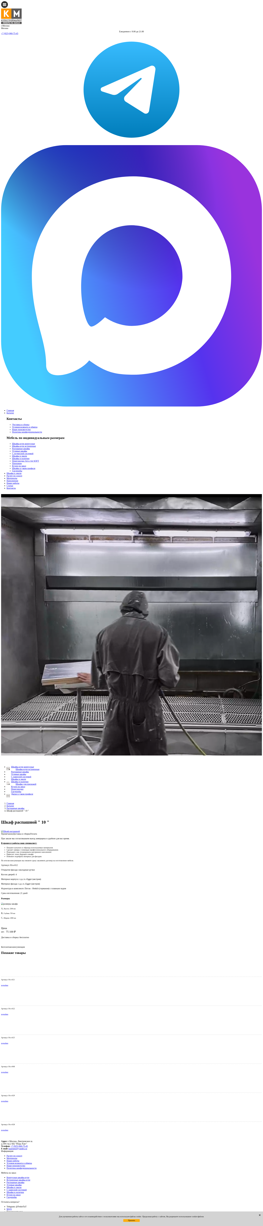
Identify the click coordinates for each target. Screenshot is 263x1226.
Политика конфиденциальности (27, 432)
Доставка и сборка (20, 424)
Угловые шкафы (19, 451)
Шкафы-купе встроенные (24, 446)
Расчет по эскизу (14, 476)
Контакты (11, 488)
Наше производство (21, 429)
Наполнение (12, 481)
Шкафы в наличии (20, 458)
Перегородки (17, 789)
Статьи (10, 485)
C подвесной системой (22, 453)
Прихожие (17, 463)
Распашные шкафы (21, 448)
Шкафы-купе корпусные (23, 443)
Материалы (12, 478)
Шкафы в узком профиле (23, 468)
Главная (10, 410)
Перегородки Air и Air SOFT (25, 461)
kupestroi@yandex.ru (17, 1148)
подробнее (4, 985)
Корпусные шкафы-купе (18, 1177)
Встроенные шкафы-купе (18, 1180)
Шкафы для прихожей (26, 784)
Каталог (10, 413)
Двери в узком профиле (22, 794)
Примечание (7, 834)
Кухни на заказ (19, 466)
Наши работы (13, 483)
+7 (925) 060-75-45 (9, 33)
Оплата (33, 834)
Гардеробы (17, 471)
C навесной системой (21, 777)
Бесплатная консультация (13, 947)
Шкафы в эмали (19, 456)
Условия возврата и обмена (24, 427)
